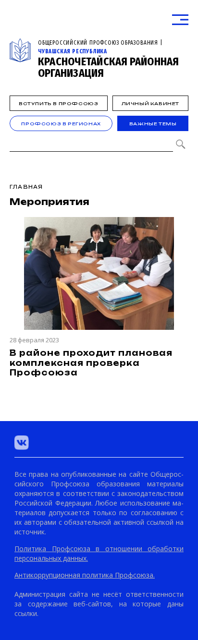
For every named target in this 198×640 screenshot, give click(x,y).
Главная (26, 187)
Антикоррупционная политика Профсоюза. (84, 575)
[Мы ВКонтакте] (21, 442)
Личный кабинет (150, 103)
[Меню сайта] (180, 19)
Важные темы (153, 123)
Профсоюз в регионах (60, 123)
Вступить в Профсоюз (58, 103)
